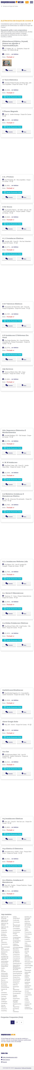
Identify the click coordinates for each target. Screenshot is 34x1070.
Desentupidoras (17, 973)
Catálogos (4, 1001)
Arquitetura (4, 937)
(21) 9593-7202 (8, 602)
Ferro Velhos (26, 929)
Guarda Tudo (27, 952)
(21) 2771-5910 (8, 247)
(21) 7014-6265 (8, 891)
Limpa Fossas (27, 999)
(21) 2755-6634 (8, 441)
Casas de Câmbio (4, 998)
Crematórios (16, 958)
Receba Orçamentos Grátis (13, 97)
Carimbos (4, 992)
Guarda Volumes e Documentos (28, 956)
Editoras (15, 984)
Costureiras (16, 954)
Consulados (16, 928)
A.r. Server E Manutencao (13, 593)
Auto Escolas (3, 970)
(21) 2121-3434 (8, 762)
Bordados (4, 984)
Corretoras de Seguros (16, 951)
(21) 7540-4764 (8, 572)
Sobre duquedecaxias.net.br (10, 1057)
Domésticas (16, 981)
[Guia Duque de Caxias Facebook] (3, 1045)
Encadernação (17, 991)
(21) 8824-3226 (8, 827)
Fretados (27, 939)
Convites (15, 935)
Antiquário (4, 930)
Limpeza (27, 1002)
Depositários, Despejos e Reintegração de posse (17, 967)
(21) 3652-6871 (8, 379)
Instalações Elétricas (28, 986)
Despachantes (17, 975)
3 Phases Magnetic (10, 111)
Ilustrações (28, 963)
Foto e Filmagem (27, 936)
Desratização (16, 979)
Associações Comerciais (4, 962)
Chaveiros (4, 1008)
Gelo (26, 943)
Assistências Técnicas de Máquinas (4, 958)
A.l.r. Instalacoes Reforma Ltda (15, 561)
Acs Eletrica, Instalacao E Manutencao (12, 881)
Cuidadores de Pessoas (16, 960)
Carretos (3, 996)
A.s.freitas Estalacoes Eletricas (15, 623)
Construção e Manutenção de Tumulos (16, 924)
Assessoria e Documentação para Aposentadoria (5, 947)
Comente (10, 70)
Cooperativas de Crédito (17, 938)
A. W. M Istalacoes (10, 462)
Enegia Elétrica (15, 995)
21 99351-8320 (8, 54)
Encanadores (17, 993)
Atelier (3, 968)
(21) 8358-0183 (8, 90)
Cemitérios (4, 1003)
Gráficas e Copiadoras (28, 945)
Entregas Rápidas (15, 1001)
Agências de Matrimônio (4, 920)
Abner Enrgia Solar (10, 722)
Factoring (27, 927)
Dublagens (16, 983)
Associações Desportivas (4, 965)
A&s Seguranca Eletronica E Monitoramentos (14, 431)
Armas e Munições (4, 934)
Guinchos (27, 960)
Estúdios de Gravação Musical (28, 918)
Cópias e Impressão (16, 944)
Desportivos (16, 977)
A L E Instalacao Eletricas (13, 238)
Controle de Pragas (16, 932)
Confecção (16, 920)
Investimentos (29, 989)
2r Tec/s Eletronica (10, 80)
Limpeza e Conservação (28, 1007)
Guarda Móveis (27, 949)
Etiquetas (27, 921)
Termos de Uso (18, 1067)
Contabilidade (17, 930)
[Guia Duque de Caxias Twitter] (7, 1045)
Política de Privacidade (26, 1067)
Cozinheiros (16, 956)
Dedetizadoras (17, 963)
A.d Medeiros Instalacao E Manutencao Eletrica (13, 495)
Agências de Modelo (4, 924)
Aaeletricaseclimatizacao (13, 690)
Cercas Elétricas (3, 1006)
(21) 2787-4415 (8, 314)
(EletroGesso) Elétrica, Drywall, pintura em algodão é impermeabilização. (15, 43)
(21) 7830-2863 (8, 505)
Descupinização (17, 971)
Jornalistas (28, 993)
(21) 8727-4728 (8, 730)
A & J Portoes (8, 177)
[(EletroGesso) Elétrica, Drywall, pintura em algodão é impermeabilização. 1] (7, 66)
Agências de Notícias (4, 927)
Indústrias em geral (27, 979)
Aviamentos (4, 978)
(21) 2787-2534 (8, 120)
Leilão (26, 996)
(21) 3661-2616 (8, 185)
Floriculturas (28, 934)
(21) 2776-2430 (8, 347)
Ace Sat (5, 752)
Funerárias (28, 941)
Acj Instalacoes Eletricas (12, 819)
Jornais (27, 991)
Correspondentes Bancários (18, 948)
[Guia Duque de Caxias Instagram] (11, 1045)
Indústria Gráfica (27, 976)
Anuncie (5, 1062)
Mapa (24, 70)
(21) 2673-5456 (8, 633)
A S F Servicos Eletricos (12, 304)
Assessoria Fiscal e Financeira (4, 953)
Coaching (4, 1010)
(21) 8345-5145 (8, 217)
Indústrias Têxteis (27, 983)
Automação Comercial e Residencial (4, 975)
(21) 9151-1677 (8, 859)
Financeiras (28, 932)
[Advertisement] (17, 12)
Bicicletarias (4, 982)
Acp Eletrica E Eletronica (12, 849)
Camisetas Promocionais (5, 986)
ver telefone (14, 54)
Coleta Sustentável (16, 917)
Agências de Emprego (4, 917)
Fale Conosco (6, 1059)
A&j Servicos (8, 369)
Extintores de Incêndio (28, 924)
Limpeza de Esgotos (28, 1004)
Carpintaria (4, 994)
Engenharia (16, 998)
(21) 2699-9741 (8, 472)
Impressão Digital (28, 973)
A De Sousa (7, 207)
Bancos (3, 980)
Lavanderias (28, 994)
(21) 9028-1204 (8, 700)
